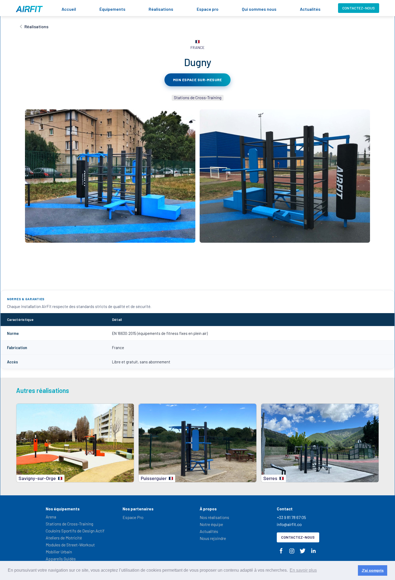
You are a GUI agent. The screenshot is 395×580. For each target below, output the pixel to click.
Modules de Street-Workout (70, 544)
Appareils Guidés (61, 558)
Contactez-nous (358, 8)
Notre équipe (211, 524)
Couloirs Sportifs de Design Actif (75, 530)
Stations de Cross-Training (69, 523)
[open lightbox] (110, 176)
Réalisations (161, 9)
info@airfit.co (289, 524)
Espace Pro (133, 517)
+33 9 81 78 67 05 (291, 517)
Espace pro (207, 9)
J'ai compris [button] (373, 570)
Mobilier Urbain (59, 551)
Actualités (310, 9)
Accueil (69, 9)
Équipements (112, 9)
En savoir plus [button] (303, 570)
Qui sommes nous (259, 9)
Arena (51, 516)
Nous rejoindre (213, 538)
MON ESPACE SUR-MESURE (197, 79)
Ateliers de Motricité (64, 537)
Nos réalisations (214, 517)
